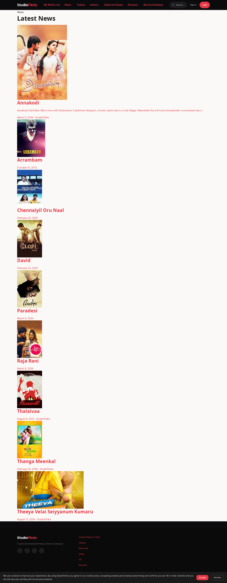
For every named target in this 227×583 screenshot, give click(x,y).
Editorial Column (113, 4)
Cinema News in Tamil (89, 537)
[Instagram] (27, 550)
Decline (217, 577)
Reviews (132, 4)
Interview (83, 548)
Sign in (193, 5)
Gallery (94, 4)
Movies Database (153, 4)
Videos (81, 4)
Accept (202, 577)
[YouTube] (41, 550)
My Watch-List (52, 4)
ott (80, 559)
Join (204, 4)
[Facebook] (19, 550)
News (68, 4)
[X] (34, 550)
